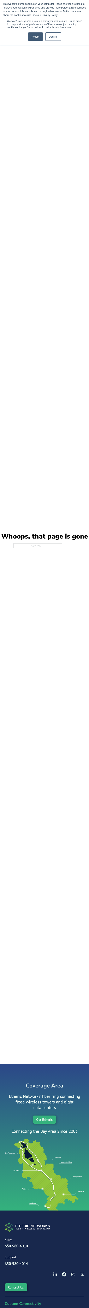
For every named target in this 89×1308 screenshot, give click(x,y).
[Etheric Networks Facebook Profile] (64, 1274)
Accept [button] (35, 36)
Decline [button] (53, 36)
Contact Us (16, 1287)
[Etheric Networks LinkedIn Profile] (55, 1274)
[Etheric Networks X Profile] (82, 1274)
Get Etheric (44, 1119)
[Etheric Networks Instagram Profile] (73, 1274)
